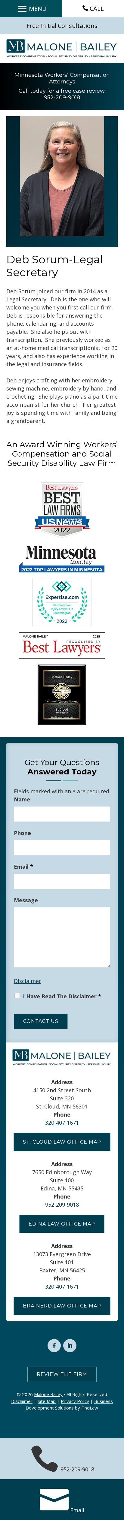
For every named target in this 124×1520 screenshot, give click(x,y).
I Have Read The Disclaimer (62, 996)
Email (23, 866)
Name (22, 799)
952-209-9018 (62, 97)
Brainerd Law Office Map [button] (62, 1306)
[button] (31, 9)
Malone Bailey (48, 1394)
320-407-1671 (62, 1122)
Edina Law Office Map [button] (62, 1224)
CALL (97, 9)
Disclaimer (27, 981)
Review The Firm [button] (62, 1374)
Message (26, 900)
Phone (22, 833)
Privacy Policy (75, 1401)
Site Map (47, 1401)
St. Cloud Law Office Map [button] (62, 1142)
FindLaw (89, 1408)
